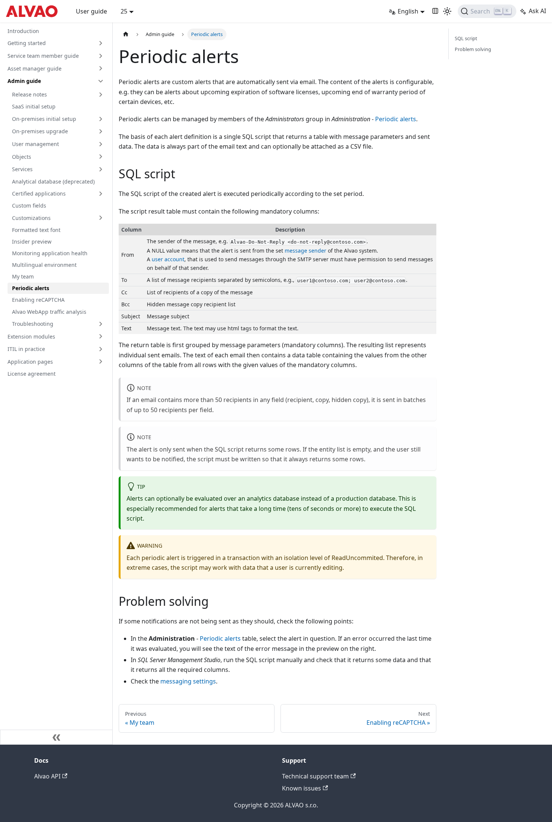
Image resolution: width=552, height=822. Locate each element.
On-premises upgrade (40, 131)
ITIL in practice (26, 348)
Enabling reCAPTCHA (38, 299)
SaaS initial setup (34, 106)
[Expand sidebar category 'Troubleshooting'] (100, 324)
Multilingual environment (44, 264)
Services (22, 169)
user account (168, 259)
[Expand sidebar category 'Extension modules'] (100, 336)
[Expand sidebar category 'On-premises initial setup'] (100, 119)
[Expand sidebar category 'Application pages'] (100, 361)
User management (35, 144)
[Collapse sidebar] (56, 737)
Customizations (31, 217)
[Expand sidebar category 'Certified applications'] (100, 194)
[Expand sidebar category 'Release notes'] (100, 95)
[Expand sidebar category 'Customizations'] (100, 218)
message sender (305, 250)
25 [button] (124, 11)
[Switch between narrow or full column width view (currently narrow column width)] (435, 11)
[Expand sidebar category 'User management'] (100, 144)
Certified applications (39, 193)
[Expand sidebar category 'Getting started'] (100, 43)
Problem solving (473, 49)
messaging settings (188, 681)
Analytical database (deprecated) (53, 181)
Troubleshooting (32, 323)
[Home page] (126, 34)
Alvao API (47, 776)
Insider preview (31, 241)
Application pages (30, 361)
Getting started (27, 43)
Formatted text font (36, 229)
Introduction (23, 31)
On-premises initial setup (44, 118)
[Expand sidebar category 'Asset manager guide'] (100, 68)
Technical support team (315, 776)
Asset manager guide (35, 68)
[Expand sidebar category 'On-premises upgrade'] (100, 131)
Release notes (29, 94)
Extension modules (31, 336)
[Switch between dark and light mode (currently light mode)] (447, 11)
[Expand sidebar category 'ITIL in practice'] (100, 349)
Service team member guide (43, 55)
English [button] (408, 11)
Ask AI (537, 11)
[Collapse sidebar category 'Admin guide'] (100, 81)
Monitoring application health (49, 253)
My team (23, 276)
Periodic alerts (30, 288)
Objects (21, 156)
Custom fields (29, 205)
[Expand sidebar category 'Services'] (100, 169)
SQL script (466, 38)
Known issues (301, 788)
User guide (91, 11)
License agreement (32, 373)
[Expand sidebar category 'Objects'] (100, 157)
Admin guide (24, 80)
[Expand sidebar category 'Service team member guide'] (100, 56)
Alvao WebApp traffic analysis (49, 311)
